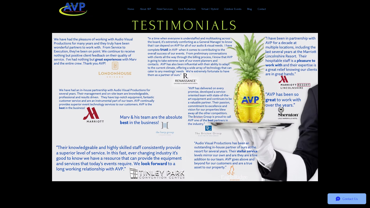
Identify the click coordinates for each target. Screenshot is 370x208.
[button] (232, 9)
